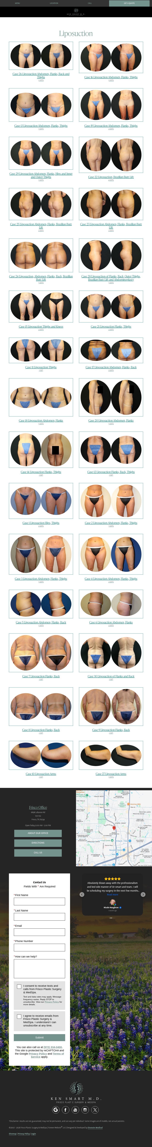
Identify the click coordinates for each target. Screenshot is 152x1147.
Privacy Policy (52, 1002)
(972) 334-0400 (53, 1047)
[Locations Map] (114, 828)
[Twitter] (95, 1110)
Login (33, 1133)
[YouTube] (75, 1110)
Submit (39, 1037)
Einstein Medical (95, 1127)
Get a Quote (129, 3)
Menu (17, 3)
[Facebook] (65, 1110)
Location (54, 3)
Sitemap (12, 1133)
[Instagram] (85, 1110)
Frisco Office (38, 807)
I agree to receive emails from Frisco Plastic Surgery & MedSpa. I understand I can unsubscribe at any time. (40, 1020)
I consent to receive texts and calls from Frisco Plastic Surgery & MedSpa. (42, 995)
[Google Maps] (56, 1110)
